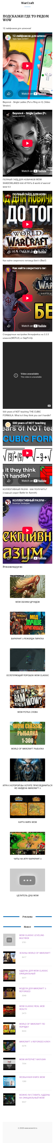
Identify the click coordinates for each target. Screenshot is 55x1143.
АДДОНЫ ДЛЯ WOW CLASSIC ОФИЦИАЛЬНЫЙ (33, 972)
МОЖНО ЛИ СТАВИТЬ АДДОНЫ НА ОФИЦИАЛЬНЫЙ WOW (34, 1096)
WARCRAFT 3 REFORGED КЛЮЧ (34, 1041)
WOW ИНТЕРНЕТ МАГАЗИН (32, 1059)
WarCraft (27, 3)
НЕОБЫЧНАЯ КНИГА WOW (32, 1077)
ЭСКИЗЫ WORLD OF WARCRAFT (34, 952)
